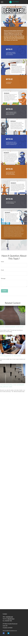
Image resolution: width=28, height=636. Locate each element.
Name (2, 261)
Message (3, 278)
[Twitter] (6, 633)
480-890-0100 (9, 616)
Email (2, 270)
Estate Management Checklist (11, 327)
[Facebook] (4, 633)
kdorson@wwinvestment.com (10, 630)
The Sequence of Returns (10, 356)
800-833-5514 (11, 618)
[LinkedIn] (8, 633)
